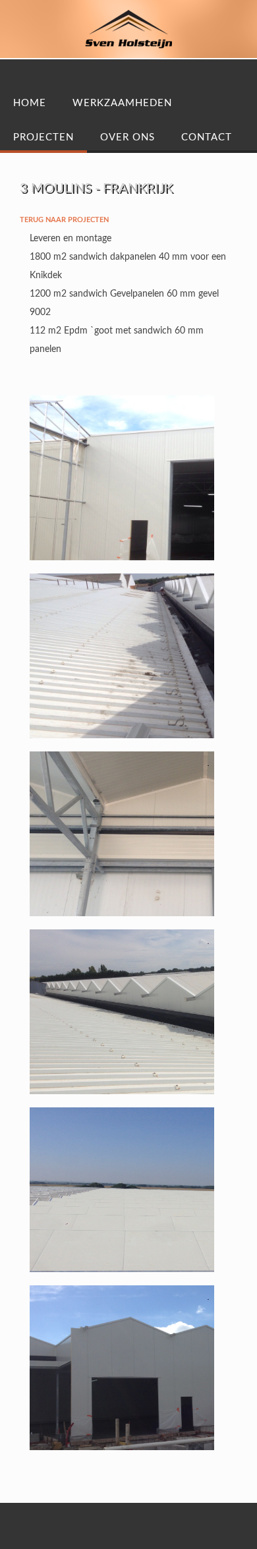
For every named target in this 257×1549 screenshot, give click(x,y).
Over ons (127, 137)
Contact (206, 137)
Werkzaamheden (122, 103)
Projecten (43, 137)
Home (29, 103)
